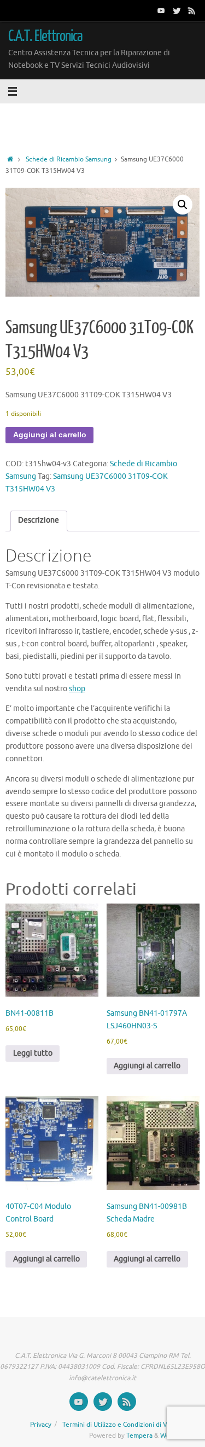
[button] (182, 205)
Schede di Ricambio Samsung (69, 159)
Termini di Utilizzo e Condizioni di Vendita (124, 1424)
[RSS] (192, 10)
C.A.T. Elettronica (45, 36)
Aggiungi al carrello (49, 435)
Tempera (139, 1435)
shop (77, 688)
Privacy (40, 1424)
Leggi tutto (32, 1053)
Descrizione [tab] (38, 520)
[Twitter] (176, 10)
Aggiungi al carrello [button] (147, 1065)
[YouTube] (161, 10)
